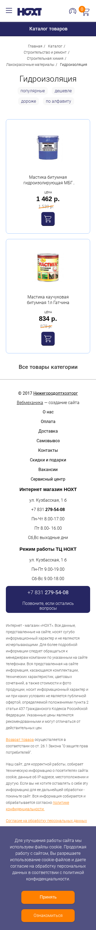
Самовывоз (48, 440)
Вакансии (48, 469)
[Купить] (48, 218)
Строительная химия (45, 58)
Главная (35, 46)
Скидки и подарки (48, 459)
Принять (48, 897)
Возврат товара (20, 739)
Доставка (48, 431)
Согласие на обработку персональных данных (46, 821)
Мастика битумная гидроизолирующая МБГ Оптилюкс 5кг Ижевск (48, 180)
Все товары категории (48, 367)
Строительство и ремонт (45, 52)
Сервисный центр (48, 479)
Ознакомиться (48, 915)
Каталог (55, 46)
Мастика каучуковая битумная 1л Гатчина (48, 299)
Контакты (48, 450)
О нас (48, 411)
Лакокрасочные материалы (30, 64)
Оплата (48, 421)
